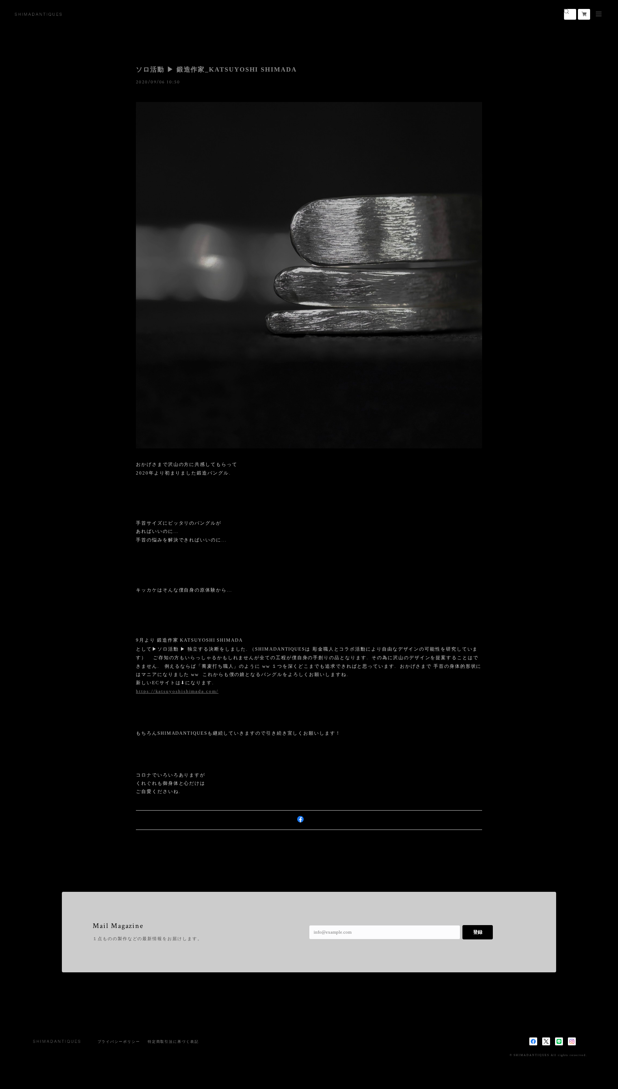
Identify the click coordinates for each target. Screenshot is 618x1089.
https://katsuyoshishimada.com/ (177, 691)
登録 (477, 932)
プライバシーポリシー (119, 1042)
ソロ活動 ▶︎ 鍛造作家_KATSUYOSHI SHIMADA (216, 69)
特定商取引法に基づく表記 (173, 1042)
